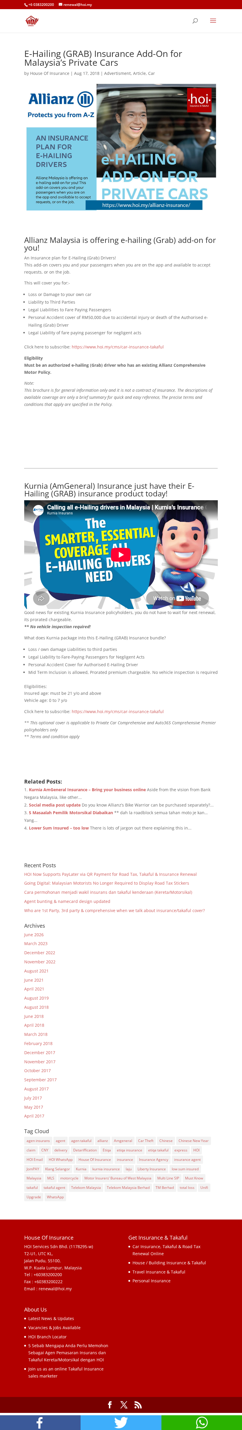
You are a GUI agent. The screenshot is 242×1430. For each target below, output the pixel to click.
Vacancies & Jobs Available (54, 1327)
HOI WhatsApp (61, 1159)
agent (60, 1140)
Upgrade (34, 1196)
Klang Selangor (57, 1168)
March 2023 (36, 943)
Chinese (166, 1140)
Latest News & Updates (51, 1318)
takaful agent (54, 1187)
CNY (44, 1150)
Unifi (204, 1187)
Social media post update (55, 805)
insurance (125, 1159)
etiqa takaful (158, 1150)
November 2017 (39, 1061)
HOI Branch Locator (47, 1337)
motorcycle (69, 1178)
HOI (196, 1150)
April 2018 (34, 1025)
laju (129, 1168)
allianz (102, 1140)
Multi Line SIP (168, 1178)
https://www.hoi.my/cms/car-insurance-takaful (118, 347)
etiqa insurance (129, 1150)
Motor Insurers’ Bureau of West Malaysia (117, 1178)
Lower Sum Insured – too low (59, 828)
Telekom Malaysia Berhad (128, 1187)
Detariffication (85, 1150)
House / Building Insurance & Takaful (169, 1263)
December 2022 (39, 952)
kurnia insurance (106, 1168)
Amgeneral (123, 1140)
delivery (60, 1150)
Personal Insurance (152, 1280)
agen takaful (81, 1140)
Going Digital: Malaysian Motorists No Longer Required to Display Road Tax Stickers (106, 883)
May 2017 (33, 1107)
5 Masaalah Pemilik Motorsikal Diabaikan (71, 812)
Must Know (194, 1178)
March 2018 (36, 1034)
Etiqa (107, 1150)
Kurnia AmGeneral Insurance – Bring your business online (87, 789)
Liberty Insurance (152, 1168)
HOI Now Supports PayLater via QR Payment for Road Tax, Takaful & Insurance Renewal (110, 874)
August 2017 (36, 1089)
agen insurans (38, 1140)
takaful (32, 1187)
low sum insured (185, 1168)
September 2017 (40, 1079)
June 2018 (34, 1016)
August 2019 (36, 998)
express (180, 1150)
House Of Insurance (49, 73)
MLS (50, 1178)
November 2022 (39, 962)
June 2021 (34, 980)
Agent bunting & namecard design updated (67, 901)
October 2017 (37, 1070)
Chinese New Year (194, 1140)
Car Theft (145, 1140)
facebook (40, 1422)
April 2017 (34, 1116)
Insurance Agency (153, 1159)
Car (151, 73)
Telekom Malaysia (86, 1187)
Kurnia (81, 1168)
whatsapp (201, 1422)
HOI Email (35, 1159)
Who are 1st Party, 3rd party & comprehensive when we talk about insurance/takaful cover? (114, 910)
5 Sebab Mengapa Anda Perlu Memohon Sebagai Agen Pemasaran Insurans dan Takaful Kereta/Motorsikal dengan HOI (68, 1352)
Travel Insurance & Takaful (159, 1272)
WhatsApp (55, 1196)
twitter (121, 1422)
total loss (187, 1187)
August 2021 (36, 971)
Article (139, 73)
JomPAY (33, 1168)
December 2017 (39, 1052)
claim (31, 1150)
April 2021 (34, 989)
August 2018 (36, 1007)
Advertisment (117, 73)
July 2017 (33, 1098)
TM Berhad (165, 1187)
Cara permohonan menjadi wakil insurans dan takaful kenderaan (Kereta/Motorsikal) (108, 892)
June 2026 (34, 934)
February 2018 (38, 1043)
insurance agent (187, 1159)
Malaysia (34, 1178)
